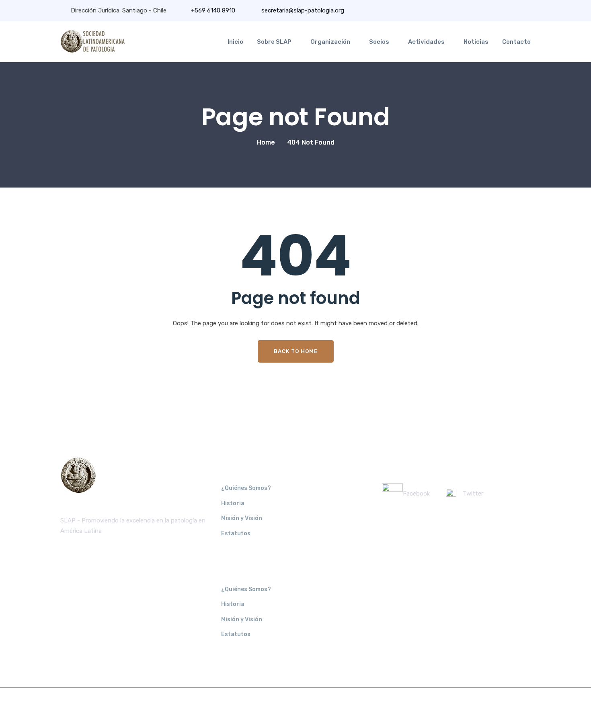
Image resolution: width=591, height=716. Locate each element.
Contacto (516, 41)
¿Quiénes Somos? (246, 488)
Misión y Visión (241, 518)
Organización (330, 41)
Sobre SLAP (274, 41)
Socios (379, 41)
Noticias (476, 41)
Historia (232, 503)
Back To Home (296, 351)
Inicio (235, 41)
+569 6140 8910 (213, 10)
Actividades (426, 41)
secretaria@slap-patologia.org (302, 10)
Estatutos (235, 533)
